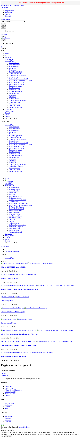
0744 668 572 (5, 5)
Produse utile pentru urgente (17, 100)
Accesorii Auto (9, 61)
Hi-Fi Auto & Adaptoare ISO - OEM (20, 81)
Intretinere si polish (15, 93)
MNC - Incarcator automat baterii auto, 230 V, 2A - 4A (19, 334)
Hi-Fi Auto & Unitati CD (16, 84)
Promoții (7, 113)
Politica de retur (10, 393)
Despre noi (8, 109)
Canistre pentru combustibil (17, 75)
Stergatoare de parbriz (15, 107)
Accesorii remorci (14, 64)
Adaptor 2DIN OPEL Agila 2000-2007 (13, 267)
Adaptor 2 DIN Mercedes (9, 278)
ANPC (7, 408)
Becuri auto (12, 70)
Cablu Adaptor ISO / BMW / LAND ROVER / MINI (18, 345)
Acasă (7, 54)
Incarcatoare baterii (15, 89)
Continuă (4, 373)
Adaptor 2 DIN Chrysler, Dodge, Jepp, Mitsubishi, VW (19, 289)
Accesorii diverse (14, 63)
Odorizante (12, 97)
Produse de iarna (14, 98)
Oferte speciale (9, 403)
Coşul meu (8, 14)
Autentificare (9, 416)
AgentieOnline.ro (24, 427)
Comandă (8, 422)
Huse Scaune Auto (14, 88)
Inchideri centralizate (15, 91)
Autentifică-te (9, 12)
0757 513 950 (14, 5)
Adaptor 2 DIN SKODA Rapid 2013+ (13, 356)
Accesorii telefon (14, 66)
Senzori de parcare (14, 106)
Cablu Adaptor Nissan (8, 323)
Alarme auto (12, 68)
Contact (21, 5)
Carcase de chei (13, 77)
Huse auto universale (15, 86)
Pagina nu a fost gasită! (12, 251)
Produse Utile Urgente (16, 102)
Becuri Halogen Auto (15, 72)
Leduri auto (12, 95)
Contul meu (8, 405)
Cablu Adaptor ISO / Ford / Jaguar (12, 312)
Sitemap (7, 407)
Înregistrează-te (9, 11)
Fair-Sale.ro (4, 375)
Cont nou (8, 418)
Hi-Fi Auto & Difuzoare (16, 82)
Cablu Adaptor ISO (7, 300)
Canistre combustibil (15, 73)
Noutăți (7, 114)
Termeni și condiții (10, 392)
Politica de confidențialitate (13, 390)
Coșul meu (8, 420)
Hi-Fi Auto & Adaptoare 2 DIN (18, 79)
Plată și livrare (9, 111)
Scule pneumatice (14, 104)
